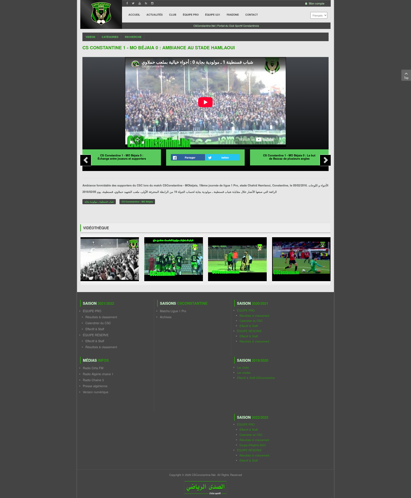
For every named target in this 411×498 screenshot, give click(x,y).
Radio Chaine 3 (93, 380)
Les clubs (243, 367)
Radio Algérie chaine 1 (98, 374)
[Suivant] (325, 160)
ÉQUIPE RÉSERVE (96, 335)
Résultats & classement (101, 317)
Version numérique (95, 392)
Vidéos (90, 37)
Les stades (244, 372)
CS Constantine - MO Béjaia (137, 201)
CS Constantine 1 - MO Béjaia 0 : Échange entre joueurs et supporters (122, 156)
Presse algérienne (95, 386)
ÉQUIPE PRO (92, 311)
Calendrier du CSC (98, 323)
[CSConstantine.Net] (101, 13)
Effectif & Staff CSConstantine (256, 378)
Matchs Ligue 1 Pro (173, 311)
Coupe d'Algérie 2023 (253, 445)
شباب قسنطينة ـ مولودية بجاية (99, 201)
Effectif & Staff (94, 329)
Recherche (133, 37)
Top (406, 78)
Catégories (110, 37)
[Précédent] (85, 160)
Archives (165, 317)
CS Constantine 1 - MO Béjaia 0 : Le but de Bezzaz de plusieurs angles (289, 156)
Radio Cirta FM (93, 368)
